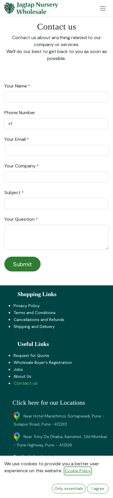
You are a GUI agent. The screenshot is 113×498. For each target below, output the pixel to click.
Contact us (26, 383)
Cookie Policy (78, 470)
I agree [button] (98, 488)
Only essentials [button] (68, 488)
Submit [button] (22, 264)
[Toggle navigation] (103, 8)
